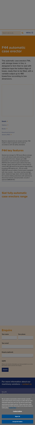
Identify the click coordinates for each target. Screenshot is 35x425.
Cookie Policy (12, 408)
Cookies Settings (17, 411)
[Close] (33, 396)
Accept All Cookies (17, 421)
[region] (17, 409)
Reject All (17, 416)
